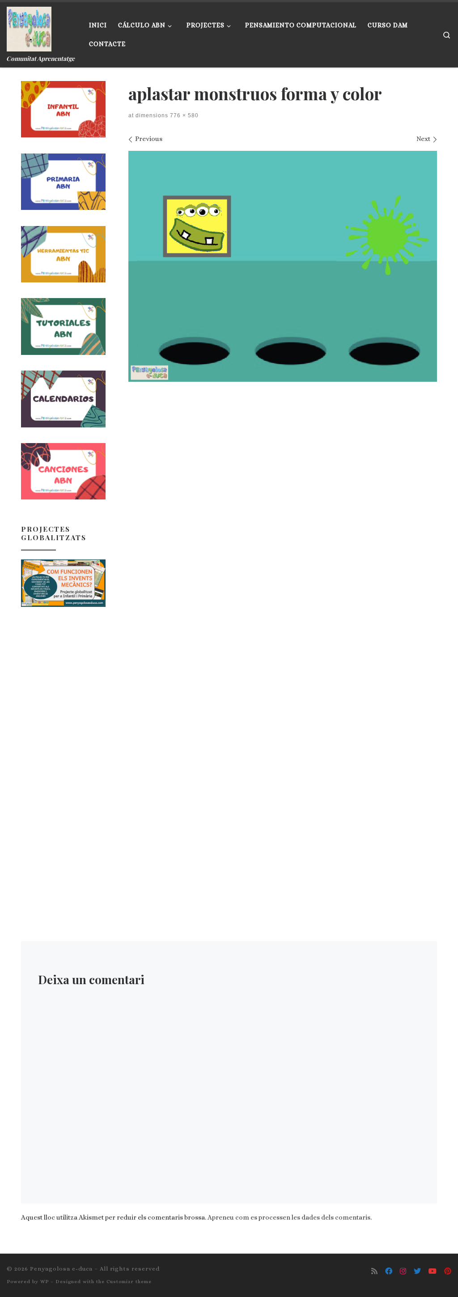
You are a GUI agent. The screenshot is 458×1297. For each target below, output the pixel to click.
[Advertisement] (63, 757)
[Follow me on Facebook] (388, 1271)
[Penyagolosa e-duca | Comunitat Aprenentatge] (29, 27)
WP (44, 1281)
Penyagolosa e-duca (61, 1268)
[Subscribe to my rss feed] (374, 1271)
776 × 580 (183, 115)
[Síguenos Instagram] (403, 1271)
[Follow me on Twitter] (417, 1271)
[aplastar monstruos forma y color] (282, 266)
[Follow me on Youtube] (432, 1271)
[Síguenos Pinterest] (447, 1271)
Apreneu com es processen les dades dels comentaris (289, 1217)
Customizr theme (129, 1281)
